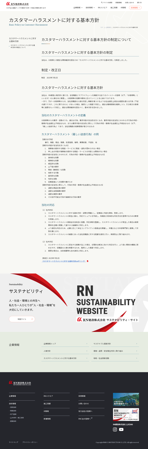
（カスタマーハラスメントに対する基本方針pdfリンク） (63, 261)
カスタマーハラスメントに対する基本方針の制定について (23, 46)
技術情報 (12, 403)
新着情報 (119, 2)
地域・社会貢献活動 (101, 358)
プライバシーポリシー (30, 442)
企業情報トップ (50, 343)
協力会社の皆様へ (85, 411)
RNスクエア (102, 7)
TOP (101, 27)
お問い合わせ (129, 2)
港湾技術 (13, 407)
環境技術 (13, 411)
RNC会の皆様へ (84, 418)
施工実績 (114, 7)
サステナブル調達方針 (102, 343)
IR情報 (123, 7)
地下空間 (13, 414)
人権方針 (47, 351)
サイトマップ (13, 442)
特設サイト (22, 319)
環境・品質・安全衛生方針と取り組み (108, 351)
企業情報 (108, 27)
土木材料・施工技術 (17, 418)
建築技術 (13, 421)
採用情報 (81, 396)
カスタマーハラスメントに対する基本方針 (60, 358)
